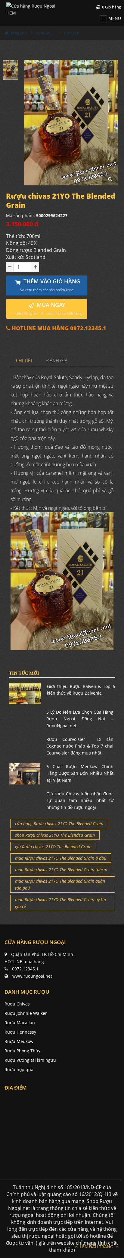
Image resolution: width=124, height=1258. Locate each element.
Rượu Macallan (20, 1022)
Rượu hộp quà (19, 1069)
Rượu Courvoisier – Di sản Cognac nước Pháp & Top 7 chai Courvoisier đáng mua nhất (79, 746)
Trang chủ (17, 33)
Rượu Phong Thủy (22, 1051)
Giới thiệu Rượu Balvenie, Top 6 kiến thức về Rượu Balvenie (81, 689)
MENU (114, 18)
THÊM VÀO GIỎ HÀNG (50, 285)
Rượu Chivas (17, 1004)
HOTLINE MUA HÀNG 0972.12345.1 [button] (58, 328)
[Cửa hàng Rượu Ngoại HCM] (34, 9)
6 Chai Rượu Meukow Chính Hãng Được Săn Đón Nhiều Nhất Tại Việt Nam (79, 773)
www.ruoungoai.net (32, 976)
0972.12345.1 (25, 969)
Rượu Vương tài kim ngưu (30, 1060)
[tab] (24, 361)
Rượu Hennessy (20, 1032)
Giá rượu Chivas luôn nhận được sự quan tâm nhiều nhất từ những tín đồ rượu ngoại (79, 800)
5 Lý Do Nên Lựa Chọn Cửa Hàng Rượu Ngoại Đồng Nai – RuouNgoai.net (79, 718)
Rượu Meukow (19, 1041)
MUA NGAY (48, 308)
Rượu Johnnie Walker (26, 1013)
